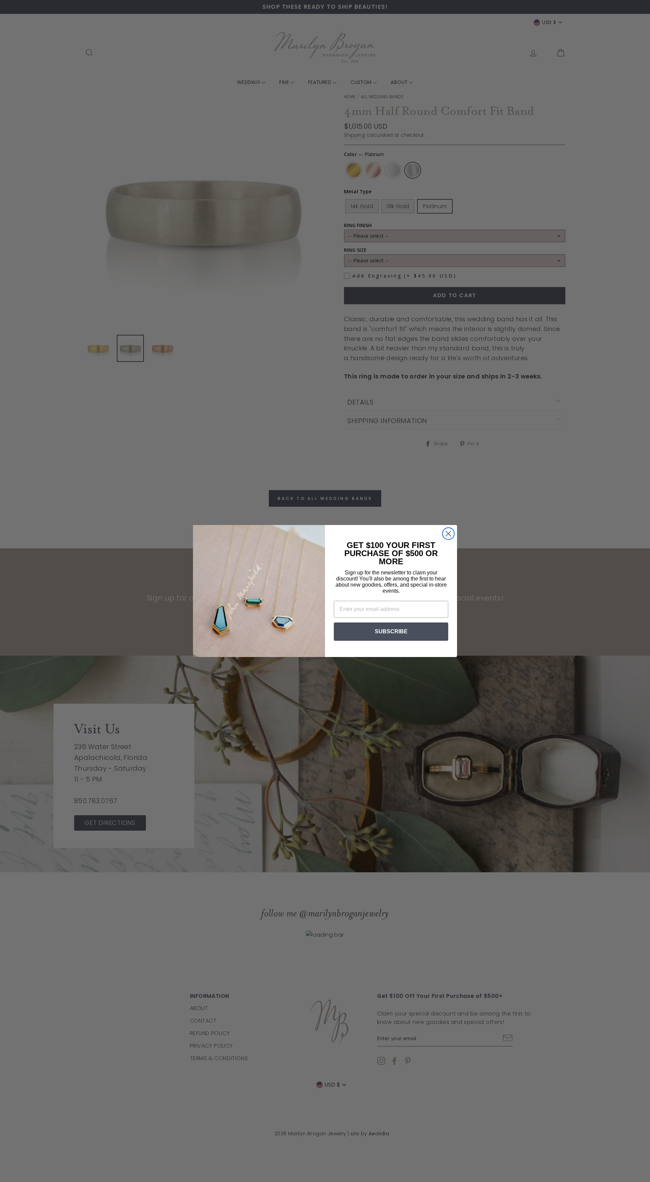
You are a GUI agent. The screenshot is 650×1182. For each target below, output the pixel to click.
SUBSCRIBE (391, 631)
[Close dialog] (448, 534)
